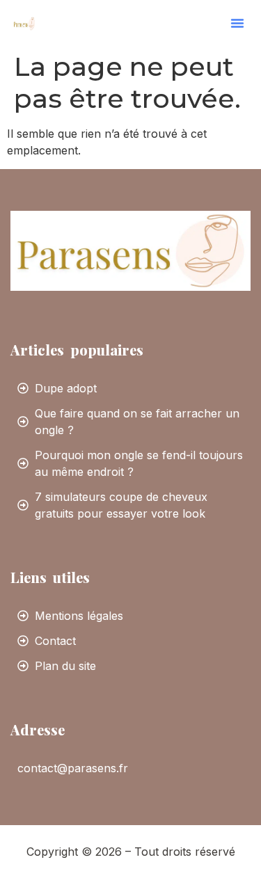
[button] (237, 23)
